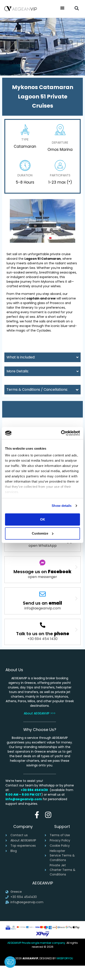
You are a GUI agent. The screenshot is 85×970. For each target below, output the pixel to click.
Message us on (42, 572)
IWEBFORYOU (64, 958)
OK (42, 519)
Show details (61, 505)
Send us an (42, 603)
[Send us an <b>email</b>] (42, 594)
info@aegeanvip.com (23, 799)
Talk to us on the (42, 634)
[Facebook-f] (36, 814)
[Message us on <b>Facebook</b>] (42, 563)
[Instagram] (48, 814)
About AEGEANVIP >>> (40, 713)
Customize (40, 533)
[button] (62, 8)
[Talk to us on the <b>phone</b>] (42, 625)
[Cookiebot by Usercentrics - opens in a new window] (61, 433)
